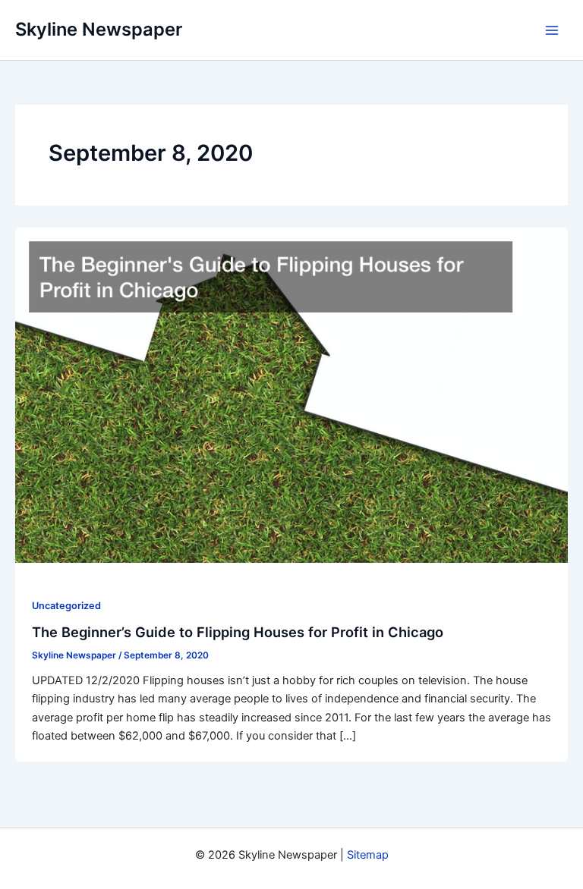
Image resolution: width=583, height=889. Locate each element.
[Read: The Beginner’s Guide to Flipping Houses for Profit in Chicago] (291, 394)
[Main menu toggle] (552, 30)
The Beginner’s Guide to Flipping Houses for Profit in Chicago (237, 632)
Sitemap (368, 855)
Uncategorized (66, 605)
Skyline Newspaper (98, 29)
